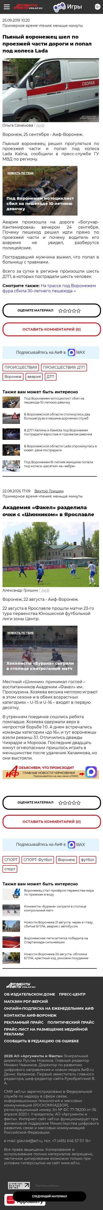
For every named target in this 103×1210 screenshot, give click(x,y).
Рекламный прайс (24, 1022)
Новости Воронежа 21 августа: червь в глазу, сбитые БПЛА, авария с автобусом (59, 924)
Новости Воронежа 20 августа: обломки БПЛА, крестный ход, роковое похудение (56, 956)
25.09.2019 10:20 (16, 20)
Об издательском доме (29, 994)
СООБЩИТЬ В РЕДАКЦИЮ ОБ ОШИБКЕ (41, 1041)
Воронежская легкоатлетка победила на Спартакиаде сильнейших (56, 940)
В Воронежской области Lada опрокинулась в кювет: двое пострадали (60, 448)
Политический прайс (71, 1022)
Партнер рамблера (47, 1185)
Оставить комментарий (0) (51, 329)
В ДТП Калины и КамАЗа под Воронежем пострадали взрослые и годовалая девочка (58, 432)
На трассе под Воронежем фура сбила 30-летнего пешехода (49, 288)
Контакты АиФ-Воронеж (30, 1015)
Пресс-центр (72, 994)
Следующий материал (49, 1196)
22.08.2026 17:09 (16, 491)
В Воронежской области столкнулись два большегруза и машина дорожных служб (57, 416)
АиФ (40, 125)
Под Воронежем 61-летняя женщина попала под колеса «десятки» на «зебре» (58, 464)
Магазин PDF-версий (26, 1001)
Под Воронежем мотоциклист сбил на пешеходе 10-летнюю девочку (54, 400)
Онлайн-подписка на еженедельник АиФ (49, 1008)
